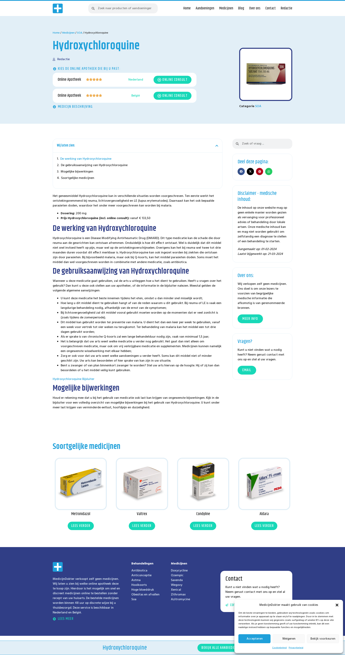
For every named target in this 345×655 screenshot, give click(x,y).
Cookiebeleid (279, 648)
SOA (79, 33)
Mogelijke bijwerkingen (77, 171)
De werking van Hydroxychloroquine (85, 159)
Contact (270, 8)
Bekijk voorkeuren (322, 638)
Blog (241, 8)
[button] (337, 605)
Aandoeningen (205, 8)
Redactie (286, 8)
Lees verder (80, 526)
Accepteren (255, 638)
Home (187, 8)
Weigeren (288, 638)
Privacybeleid (296, 648)
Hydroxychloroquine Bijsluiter (73, 379)
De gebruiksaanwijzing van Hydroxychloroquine (94, 165)
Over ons (254, 8)
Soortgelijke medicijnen (77, 178)
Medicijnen (226, 8)
